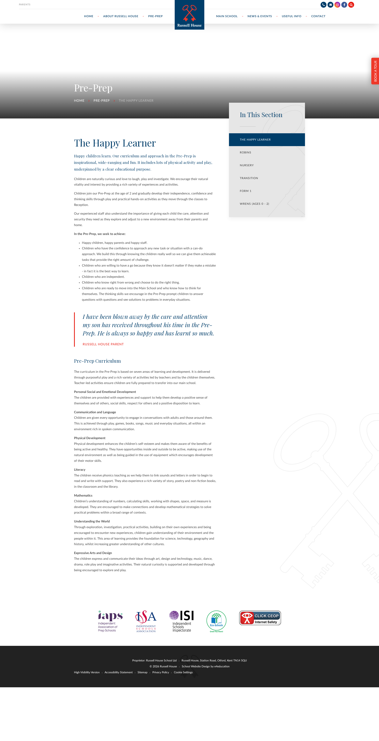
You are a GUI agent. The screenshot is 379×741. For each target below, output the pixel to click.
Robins (245, 152)
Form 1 (245, 191)
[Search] (351, 5)
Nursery (247, 165)
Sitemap (142, 672)
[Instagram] (337, 5)
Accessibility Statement (119, 672)
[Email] (330, 5)
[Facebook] (344, 5)
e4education (222, 666)
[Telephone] (323, 5)
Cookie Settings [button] (183, 672)
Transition (249, 178)
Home (79, 100)
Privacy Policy (160, 672)
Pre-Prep (102, 100)
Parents (25, 4)
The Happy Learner (136, 100)
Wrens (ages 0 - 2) (254, 204)
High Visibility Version (87, 672)
